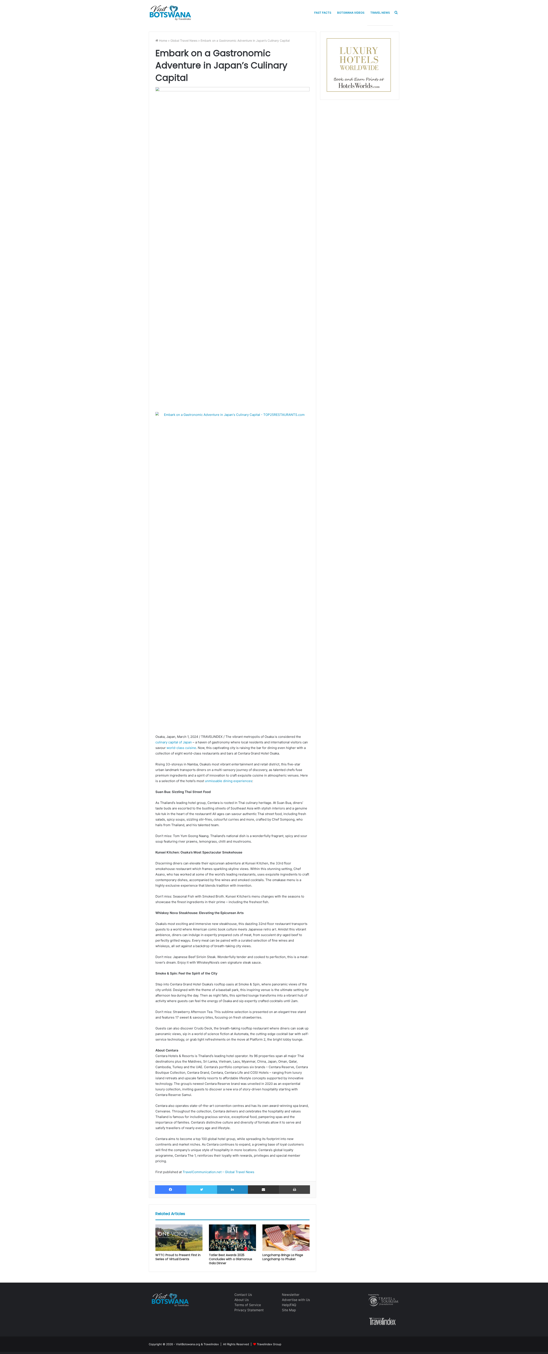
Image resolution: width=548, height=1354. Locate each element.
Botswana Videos (350, 12)
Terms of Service (247, 1305)
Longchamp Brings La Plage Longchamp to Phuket (282, 1257)
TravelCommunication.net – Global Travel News (218, 1172)
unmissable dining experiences (228, 781)
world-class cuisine (181, 748)
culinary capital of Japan (173, 742)
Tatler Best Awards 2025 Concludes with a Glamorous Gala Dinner (230, 1259)
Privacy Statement (249, 1310)
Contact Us (243, 1295)
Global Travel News (183, 40)
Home (162, 40)
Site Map (289, 1310)
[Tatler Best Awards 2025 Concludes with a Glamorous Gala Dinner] (232, 1237)
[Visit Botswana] (170, 12)
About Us (241, 1300)
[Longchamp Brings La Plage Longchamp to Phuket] (286, 1237)
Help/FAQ (289, 1305)
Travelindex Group (269, 1344)
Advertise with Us (296, 1300)
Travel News (380, 12)
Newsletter (290, 1295)
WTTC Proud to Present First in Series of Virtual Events (178, 1257)
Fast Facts (322, 12)
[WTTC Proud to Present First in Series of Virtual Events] (179, 1237)
